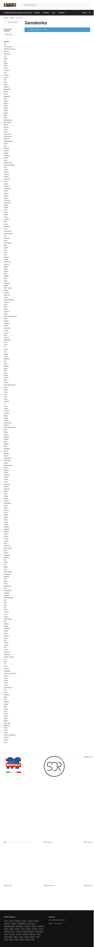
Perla (5, 493)
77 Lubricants (8, 46)
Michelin (6, 444)
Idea (5, 342)
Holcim (6, 326)
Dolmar (6, 212)
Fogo (5, 250)
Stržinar (6, 645)
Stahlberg (7, 628)
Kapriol (6, 354)
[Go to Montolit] (24, 765)
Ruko (5, 579)
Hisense (6, 321)
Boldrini (6, 124)
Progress (6, 531)
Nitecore (6, 470)
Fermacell (7, 238)
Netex (6, 467)
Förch (5, 252)
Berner (6, 108)
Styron (6, 650)
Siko (5, 602)
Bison (5, 117)
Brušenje (18, 921)
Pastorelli (6, 489)
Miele (5, 446)
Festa (5, 240)
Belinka (6, 101)
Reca (5, 560)
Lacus (5, 392)
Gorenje (6, 290)
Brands (12, 18)
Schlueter (7, 593)
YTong (6, 732)
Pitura (5, 512)
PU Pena (12, 934)
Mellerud (6, 437)
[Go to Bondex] (24, 848)
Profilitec (6, 527)
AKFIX (5, 58)
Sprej (21, 937)
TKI (5, 664)
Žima (5, 742)
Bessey (6, 110)
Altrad (5, 63)
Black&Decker (8, 120)
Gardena (6, 264)
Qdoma (6, 541)
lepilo (6, 929)
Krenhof (6, 382)
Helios (5, 314)
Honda (6, 330)
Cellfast (6, 153)
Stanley (6, 631)
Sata (5, 588)
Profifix (6, 524)
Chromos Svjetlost (9, 165)
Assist (5, 77)
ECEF (5, 221)
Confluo (6, 177)
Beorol (6, 106)
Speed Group (8, 619)
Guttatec (6, 302)
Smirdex (6, 612)
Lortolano (6, 413)
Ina (5, 347)
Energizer (7, 226)
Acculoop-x (7, 54)
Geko (5, 273)
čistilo (11, 939)
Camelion (6, 148)
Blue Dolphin (7, 122)
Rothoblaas (7, 574)
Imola (5, 344)
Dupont (6, 214)
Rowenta (6, 576)
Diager (6, 207)
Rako (5, 550)
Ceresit (6, 158)
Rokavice (32, 934)
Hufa (5, 335)
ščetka (27, 939)
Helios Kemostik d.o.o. (10, 316)
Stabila (6, 626)
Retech (6, 562)
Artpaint (6, 75)
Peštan (6, 496)
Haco (5, 307)
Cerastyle (7, 155)
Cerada (24, 921)
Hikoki (6, 318)
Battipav (6, 87)
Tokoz (6, 666)
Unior (5, 690)
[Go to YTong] (64, 861)
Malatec (6, 420)
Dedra (6, 195)
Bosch (6, 129)
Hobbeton (7, 323)
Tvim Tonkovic (8, 687)
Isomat (6, 349)
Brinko (6, 143)
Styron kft (7, 652)
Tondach (6, 668)
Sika (5, 600)
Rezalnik (25, 934)
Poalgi (6, 517)
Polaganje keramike (28, 931)
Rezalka (19, 934)
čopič (16, 939)
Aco (5, 56)
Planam (6, 515)
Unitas (6, 692)
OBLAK (6, 472)
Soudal (6, 616)
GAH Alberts (7, 262)
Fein (5, 236)
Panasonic (7, 484)
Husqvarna (7, 340)
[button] (86, 12)
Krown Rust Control (9, 385)
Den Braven (7, 203)
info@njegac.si (58, 923)
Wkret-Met (7, 723)
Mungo (6, 463)
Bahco (6, 84)
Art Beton (6, 70)
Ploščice (18, 931)
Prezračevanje (39, 931)
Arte (5, 72)
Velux (5, 699)
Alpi (5, 61)
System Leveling (9, 657)
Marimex (6, 425)
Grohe (5, 297)
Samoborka (7, 586)
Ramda (6, 553)
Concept (6, 174)
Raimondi (6, 545)
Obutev (17, 929)
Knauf (5, 373)
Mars (5, 430)
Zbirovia (6, 737)
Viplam (6, 709)
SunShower (7, 654)
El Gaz (6, 224)
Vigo (5, 706)
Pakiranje (34, 929)
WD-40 (6, 713)
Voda (6, 939)
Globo (5, 281)
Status (6, 633)
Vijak (37, 937)
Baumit (6, 91)
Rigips (6, 567)
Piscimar (6, 510)
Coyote (6, 184)
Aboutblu (6, 51)
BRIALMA (6, 139)
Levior (6, 396)
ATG (5, 79)
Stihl (5, 640)
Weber (6, 716)
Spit (5, 621)
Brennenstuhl (8, 136)
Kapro (5, 356)
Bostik (6, 132)
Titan (5, 659)
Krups (5, 387)
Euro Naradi (7, 231)
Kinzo (5, 368)
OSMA (6, 479)
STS (5, 647)
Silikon (15, 937)
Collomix (6, 172)
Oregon (6, 477)
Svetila (32, 937)
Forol (5, 255)
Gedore (6, 271)
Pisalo (40, 929)
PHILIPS (6, 501)
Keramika (27, 926)
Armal (5, 68)
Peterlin (6, 498)
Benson (6, 103)
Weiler (5, 718)
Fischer (6, 247)
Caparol (6, 150)
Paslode (6, 486)
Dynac (6, 217)
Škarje (21, 939)
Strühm (6, 642)
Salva (5, 583)
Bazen (11, 921)
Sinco (5, 605)
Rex (5, 564)
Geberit (6, 266)
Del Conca (7, 200)
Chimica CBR (8, 162)
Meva (5, 441)
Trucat (6, 683)
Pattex (6, 491)
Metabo (6, 439)
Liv (5, 404)
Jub (5, 352)
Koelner (6, 378)
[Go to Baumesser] (64, 889)
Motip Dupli (7, 460)
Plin (13, 931)
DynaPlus (6, 219)
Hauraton (6, 311)
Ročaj (38, 934)
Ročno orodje (8, 937)
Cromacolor (7, 188)
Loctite (6, 408)
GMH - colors (8, 288)
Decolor (6, 193)
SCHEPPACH (7, 590)
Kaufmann (7, 359)
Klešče (34, 926)
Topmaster (7, 671)
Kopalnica (40, 926)
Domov (6, 18)
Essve (5, 228)
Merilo (11, 929)
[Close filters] (19, 21)
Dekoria (6, 198)
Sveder (26, 937)
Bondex (6, 127)
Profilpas (6, 529)
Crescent (6, 186)
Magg (5, 415)
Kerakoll (6, 366)
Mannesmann (8, 423)
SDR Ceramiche (8, 597)
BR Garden (7, 134)
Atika (5, 82)
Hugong (6, 337)
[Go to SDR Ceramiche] (64, 766)
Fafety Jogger (8, 233)
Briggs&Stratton (8, 141)
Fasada (36, 921)
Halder (6, 309)
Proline (6, 534)
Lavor (5, 394)
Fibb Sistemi (7, 243)
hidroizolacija (31, 923)
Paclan (6, 482)
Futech (6, 259)
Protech (6, 536)
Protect (6, 538)
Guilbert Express (9, 299)
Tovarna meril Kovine (10, 673)
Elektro (30, 921)
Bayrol (6, 94)
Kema (5, 363)
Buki (5, 146)
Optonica (6, 475)
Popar (5, 519)
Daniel (6, 191)
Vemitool (6, 702)
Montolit (6, 456)
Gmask (6, 285)
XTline (6, 730)
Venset (6, 704)
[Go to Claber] (24, 891)
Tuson (5, 685)
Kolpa (5, 380)
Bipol (5, 115)
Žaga (32, 939)
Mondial (6, 453)
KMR (5, 370)
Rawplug (6, 557)
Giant (5, 278)
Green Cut (7, 295)
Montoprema (7, 458)
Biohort (6, 113)
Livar (5, 406)
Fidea (5, 245)
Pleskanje (7, 931)
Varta (5, 697)
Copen (6, 181)
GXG (5, 304)
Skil (5, 607)
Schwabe (6, 595)
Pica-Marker (7, 503)
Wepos (6, 721)
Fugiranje (7, 923)
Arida (5, 65)
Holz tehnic (7, 328)
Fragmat (6, 257)
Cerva (5, 160)
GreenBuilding (22, 923)
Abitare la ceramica (9, 49)
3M (5, 44)
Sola (5, 614)
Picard (6, 505)
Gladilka (14, 923)
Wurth (5, 728)
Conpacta (7, 179)
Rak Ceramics (8, 548)
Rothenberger (8, 572)
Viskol (5, 711)
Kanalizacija (20, 926)
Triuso (5, 678)
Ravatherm (7, 555)
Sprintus (6, 624)
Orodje (28, 929)
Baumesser (7, 89)
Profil (6, 934)
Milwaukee (7, 448)
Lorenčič (6, 411)
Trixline (6, 680)
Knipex (6, 375)
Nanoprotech (8, 465)
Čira (5, 167)
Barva (6, 921)
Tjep (5, 661)
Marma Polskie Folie (10, 427)
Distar (5, 210)
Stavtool (6, 635)
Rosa (5, 569)
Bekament (7, 96)
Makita (6, 418)
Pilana (5, 508)
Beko (5, 98)
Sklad (5, 609)
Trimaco (6, 676)
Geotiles (6, 276)
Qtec (5, 543)
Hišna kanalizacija (9, 926)
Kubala (6, 389)
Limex (5, 399)
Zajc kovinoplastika (9, 735)
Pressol (6, 522)
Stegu (5, 638)
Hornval (6, 333)
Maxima (6, 434)
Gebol (5, 269)
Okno (22, 929)
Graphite (6, 292)
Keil (5, 361)
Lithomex (6, 401)
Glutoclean (7, 283)
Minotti (6, 451)
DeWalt (6, 205)
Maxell (6, 432)
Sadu (5, 581)
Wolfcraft (6, 725)
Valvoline (6, 694)
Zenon (6, 739)
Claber (6, 169)
